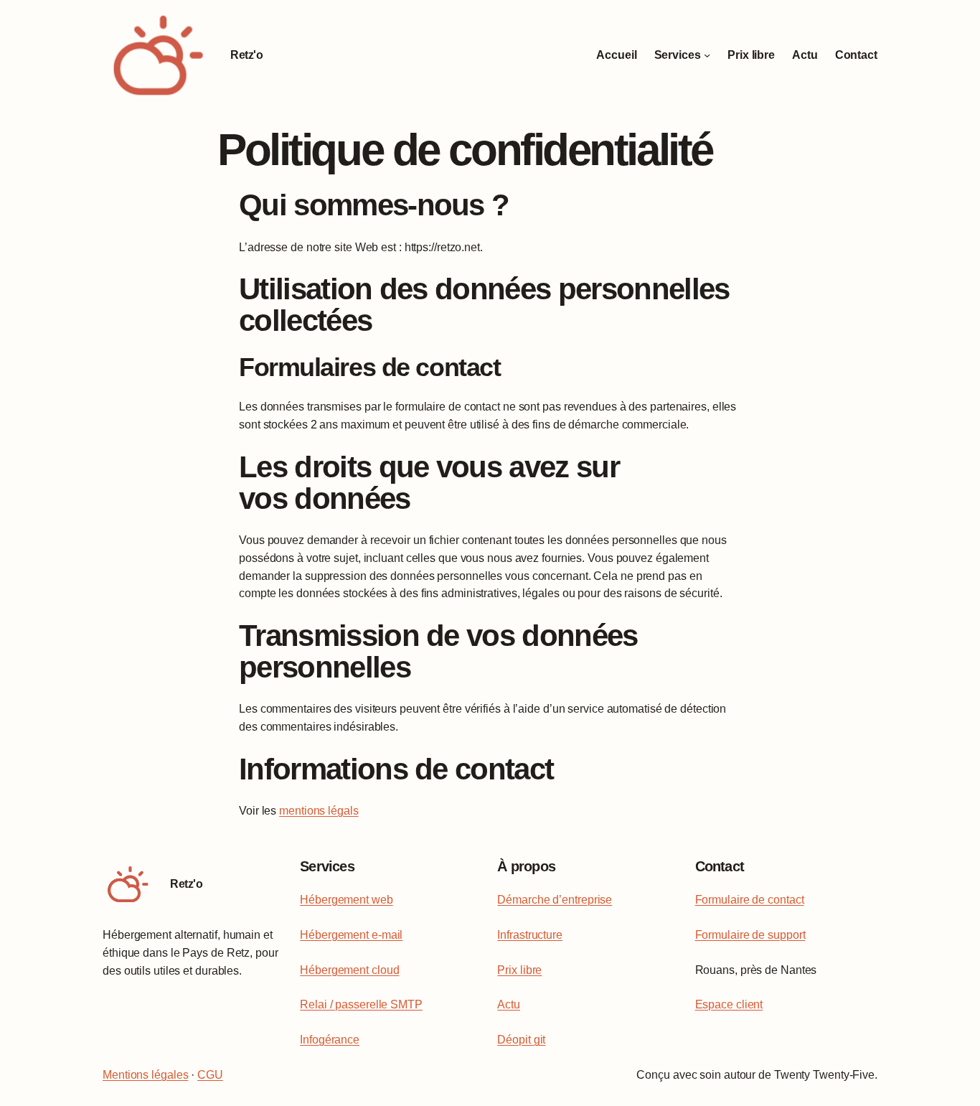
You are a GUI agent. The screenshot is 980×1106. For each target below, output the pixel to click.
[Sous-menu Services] (707, 55)
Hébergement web (346, 900)
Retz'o (246, 55)
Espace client (729, 1004)
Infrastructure (529, 935)
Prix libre (519, 970)
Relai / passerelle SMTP (361, 1004)
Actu (508, 1004)
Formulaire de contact (749, 900)
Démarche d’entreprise (554, 900)
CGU (210, 1075)
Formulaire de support (750, 935)
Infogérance (329, 1040)
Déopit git (521, 1040)
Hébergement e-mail (351, 935)
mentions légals (319, 811)
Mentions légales (145, 1075)
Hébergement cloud (349, 970)
